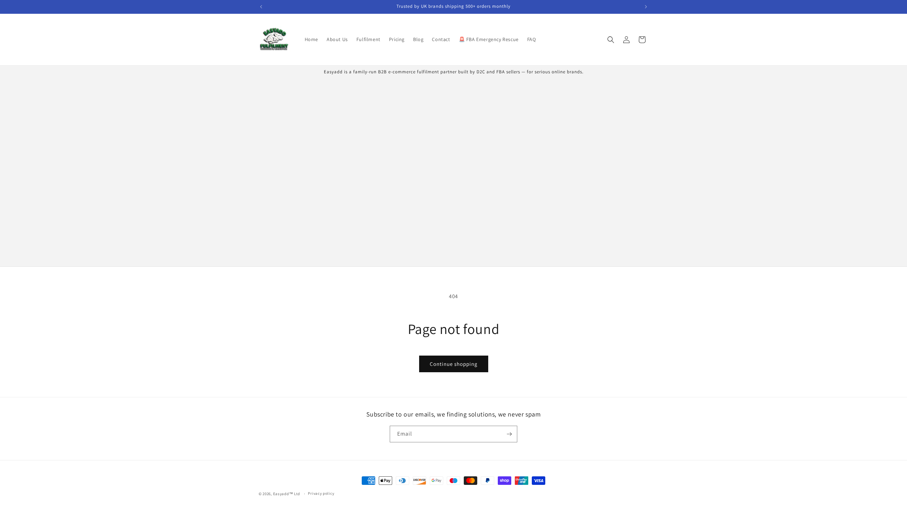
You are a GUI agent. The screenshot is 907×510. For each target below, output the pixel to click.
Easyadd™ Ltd (286, 493)
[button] (611, 39)
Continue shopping (454, 364)
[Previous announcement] (261, 6)
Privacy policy (321, 493)
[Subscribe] (509, 434)
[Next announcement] (646, 6)
